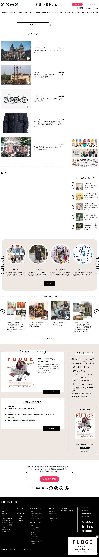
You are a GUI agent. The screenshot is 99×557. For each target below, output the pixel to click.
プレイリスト (34, 537)
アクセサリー (5, 531)
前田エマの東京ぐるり (37, 541)
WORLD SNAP (23, 12)
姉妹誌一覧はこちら (84, 451)
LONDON (20, 520)
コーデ (76, 384)
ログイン (92, 4)
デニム (90, 374)
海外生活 (51, 520)
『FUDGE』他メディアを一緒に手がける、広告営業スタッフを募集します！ (31, 415)
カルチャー (34, 525)
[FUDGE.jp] (46, 4)
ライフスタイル (35, 528)
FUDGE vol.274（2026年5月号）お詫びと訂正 (22, 409)
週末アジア (34, 534)
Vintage (75, 396)
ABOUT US (4, 549)
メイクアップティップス (37, 518)
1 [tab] (47, 338)
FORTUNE (67, 12)
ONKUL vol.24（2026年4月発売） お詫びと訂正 (22, 420)
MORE (51, 392)
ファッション (52, 511)
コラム (33, 532)
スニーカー (85, 359)
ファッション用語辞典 (7, 525)
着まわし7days (6, 529)
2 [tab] (49, 338)
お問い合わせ (12, 549)
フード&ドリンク (35, 530)
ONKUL (83, 384)
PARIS (19, 518)
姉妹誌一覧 (85, 511)
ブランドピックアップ (7, 523)
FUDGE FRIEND (80, 367)
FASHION (4, 12)
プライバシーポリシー (25, 549)
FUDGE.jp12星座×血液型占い (83, 380)
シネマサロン (34, 539)
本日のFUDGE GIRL (76, 363)
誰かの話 (33, 543)
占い (92, 358)
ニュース (4, 516)
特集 (3, 511)
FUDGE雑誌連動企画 (85, 393)
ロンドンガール (79, 374)
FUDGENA (58, 12)
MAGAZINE (76, 12)
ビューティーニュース (37, 514)
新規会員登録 (49, 479)
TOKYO (20, 516)
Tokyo (74, 377)
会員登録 (77, 4)
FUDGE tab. (13, 12)
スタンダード (5, 527)
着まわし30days (76, 359)
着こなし (88, 363)
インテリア (82, 378)
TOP (2, 173)
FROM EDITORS (86, 513)
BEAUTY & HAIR (35, 12)
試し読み (84, 448)
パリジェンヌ (78, 371)
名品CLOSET (5, 514)
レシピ (50, 516)
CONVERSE (89, 384)
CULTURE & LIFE (48, 12)
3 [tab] (51, 338)
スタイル (75, 393)
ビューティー (52, 514)
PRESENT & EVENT (88, 12)
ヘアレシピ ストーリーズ (37, 516)
